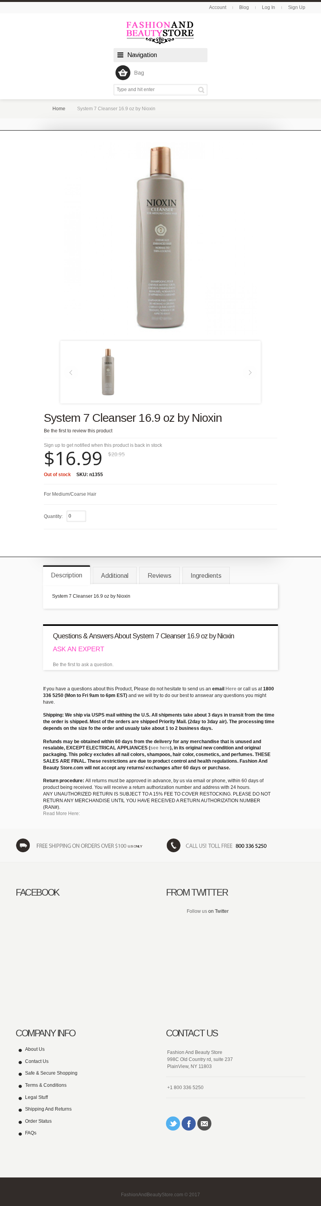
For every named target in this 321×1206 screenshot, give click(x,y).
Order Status (38, 1121)
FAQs (30, 1133)
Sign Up (296, 7)
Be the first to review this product (78, 431)
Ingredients (206, 575)
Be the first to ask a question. (83, 664)
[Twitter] (173, 1123)
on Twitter (218, 911)
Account (217, 7)
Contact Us (37, 1061)
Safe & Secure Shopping (51, 1073)
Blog (244, 7)
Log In (268, 7)
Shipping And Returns (48, 1109)
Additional (114, 575)
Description (66, 575)
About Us (35, 1049)
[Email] (204, 1123)
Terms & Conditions (46, 1085)
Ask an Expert (78, 649)
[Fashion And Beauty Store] (160, 32)
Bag (139, 73)
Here (230, 689)
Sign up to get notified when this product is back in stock (103, 445)
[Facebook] (189, 1123)
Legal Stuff (36, 1097)
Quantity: (53, 516)
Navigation (142, 55)
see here (160, 748)
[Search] (202, 89)
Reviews (159, 575)
